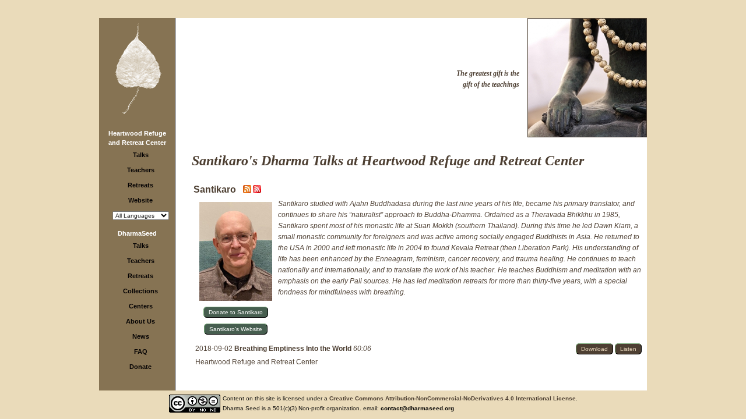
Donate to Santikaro (236, 312)
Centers (141, 306)
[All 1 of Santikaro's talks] (257, 191)
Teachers (140, 169)
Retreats (140, 185)
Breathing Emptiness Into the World (293, 349)
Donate (140, 366)
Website (140, 200)
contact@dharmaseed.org (417, 408)
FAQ (140, 351)
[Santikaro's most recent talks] (248, 191)
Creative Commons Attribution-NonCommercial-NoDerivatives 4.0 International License (452, 398)
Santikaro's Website (235, 329)
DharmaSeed (137, 233)
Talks (141, 154)
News (140, 336)
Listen (628, 349)
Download (594, 349)
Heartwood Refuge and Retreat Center (256, 362)
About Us (140, 321)
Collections (140, 290)
